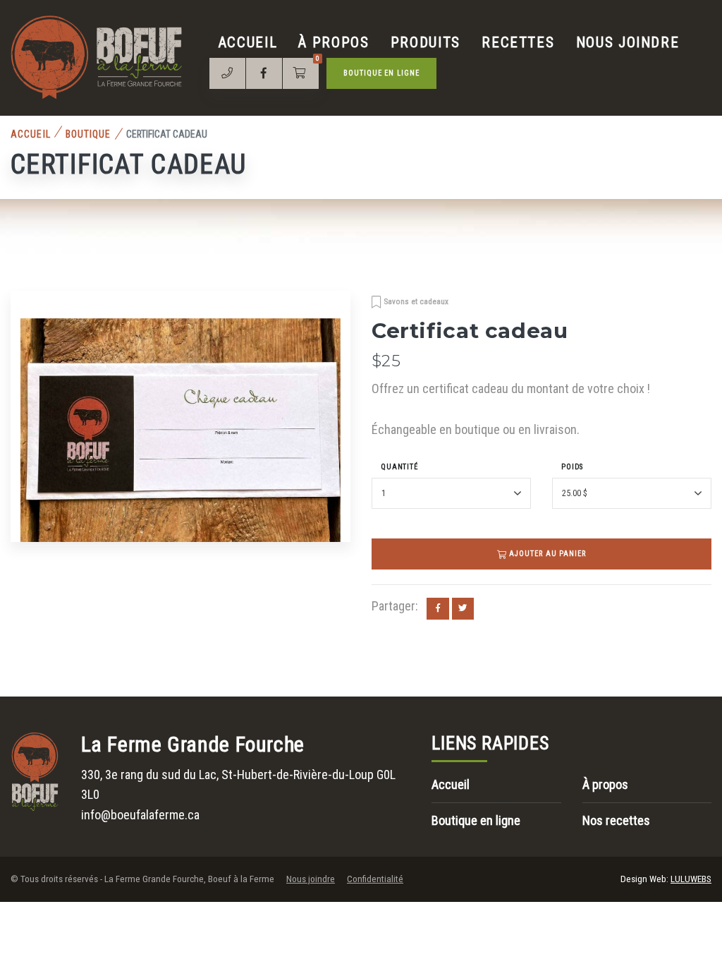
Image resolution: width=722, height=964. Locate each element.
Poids (572, 466)
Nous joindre (628, 42)
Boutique (88, 134)
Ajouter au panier (546, 553)
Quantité (399, 466)
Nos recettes (616, 820)
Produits (425, 42)
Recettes (518, 42)
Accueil (248, 42)
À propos (333, 42)
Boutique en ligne (381, 73)
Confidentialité (375, 879)
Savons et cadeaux (416, 301)
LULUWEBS (691, 879)
